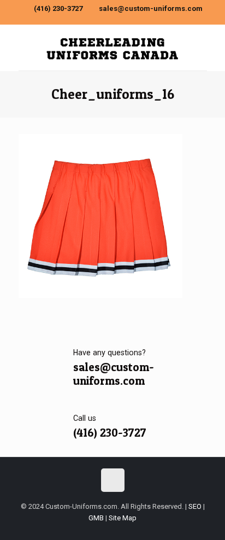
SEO (195, 506)
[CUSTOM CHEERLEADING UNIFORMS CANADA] (113, 47)
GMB (96, 518)
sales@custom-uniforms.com (151, 8)
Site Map (123, 518)
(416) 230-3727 (58, 8)
